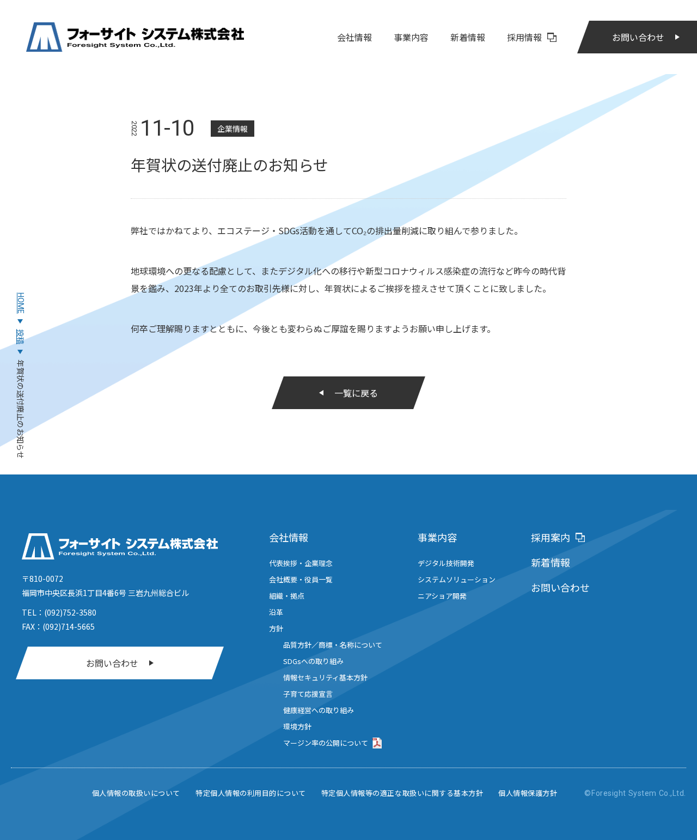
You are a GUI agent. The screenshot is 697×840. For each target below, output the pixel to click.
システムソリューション (457, 579)
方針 (276, 628)
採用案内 (550, 537)
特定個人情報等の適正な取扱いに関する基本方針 (402, 793)
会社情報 (354, 37)
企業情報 (232, 128)
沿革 (276, 612)
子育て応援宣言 (308, 694)
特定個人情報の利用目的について (250, 793)
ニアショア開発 (442, 596)
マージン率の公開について (325, 743)
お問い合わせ (638, 37)
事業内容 (411, 37)
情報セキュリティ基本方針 (325, 677)
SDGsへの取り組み (313, 661)
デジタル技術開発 (446, 563)
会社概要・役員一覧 (301, 579)
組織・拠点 (286, 596)
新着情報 (467, 37)
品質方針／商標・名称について (332, 645)
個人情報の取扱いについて (136, 793)
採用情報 (524, 37)
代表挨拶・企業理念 (301, 563)
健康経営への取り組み (318, 710)
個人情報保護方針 (527, 793)
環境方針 (297, 726)
